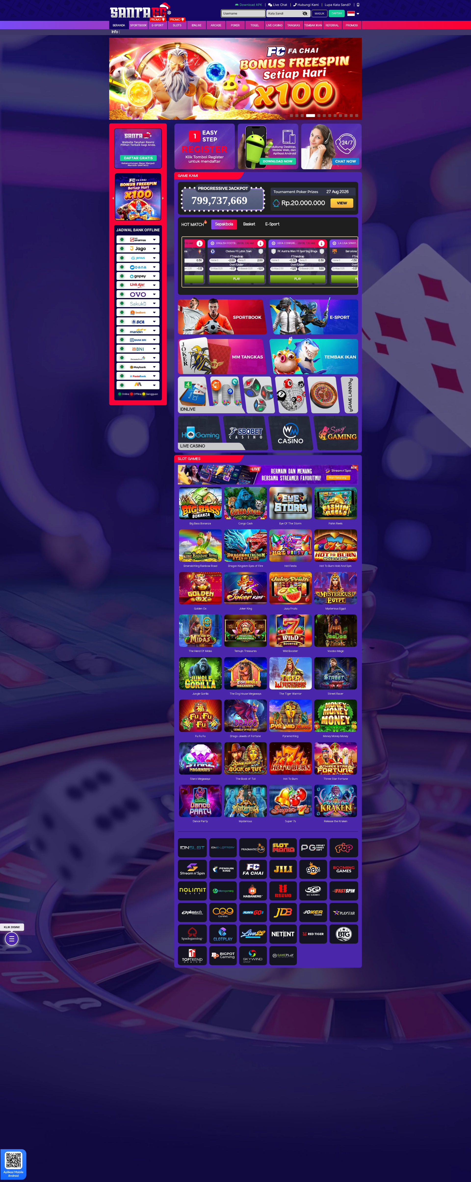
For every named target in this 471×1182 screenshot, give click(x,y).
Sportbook (138, 25)
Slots (177, 25)
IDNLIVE (196, 25)
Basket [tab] (249, 224)
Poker (235, 25)
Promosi (352, 25)
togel (254, 25)
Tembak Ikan (313, 25)
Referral (332, 25)
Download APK (251, 5)
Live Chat (279, 5)
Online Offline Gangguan (139, 393)
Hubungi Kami (308, 5)
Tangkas (293, 25)
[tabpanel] (271, 262)
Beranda (119, 25)
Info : (116, 32)
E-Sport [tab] (272, 224)
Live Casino (274, 25)
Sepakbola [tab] (224, 224)
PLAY (213, 279)
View (342, 198)
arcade (216, 25)
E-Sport (158, 25)
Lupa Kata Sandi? (338, 5)
